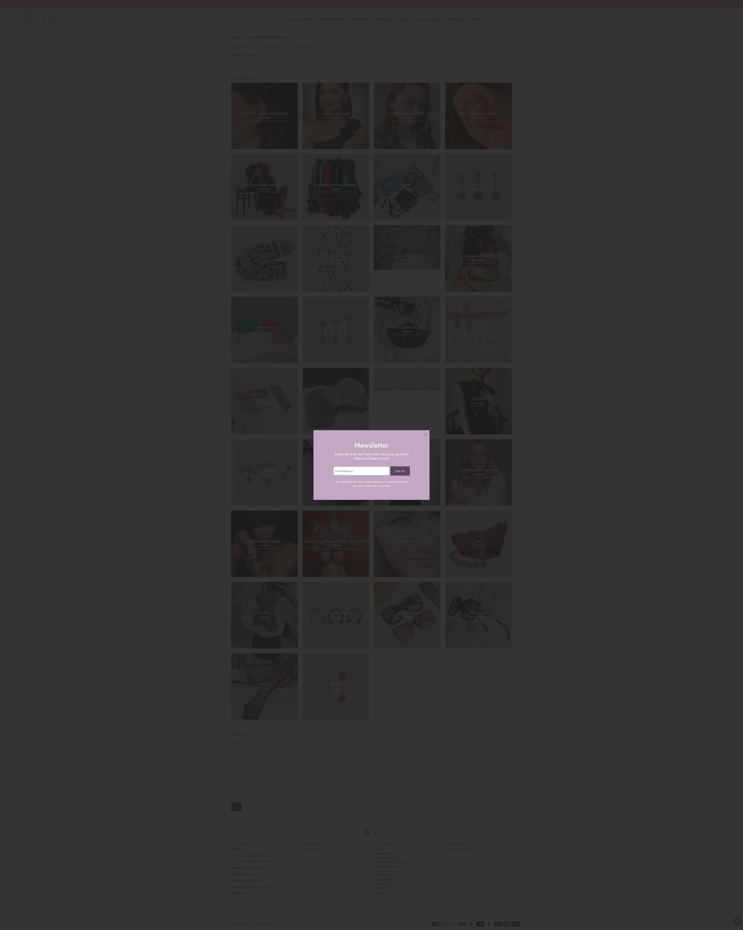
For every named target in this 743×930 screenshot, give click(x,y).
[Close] (425, 434)
